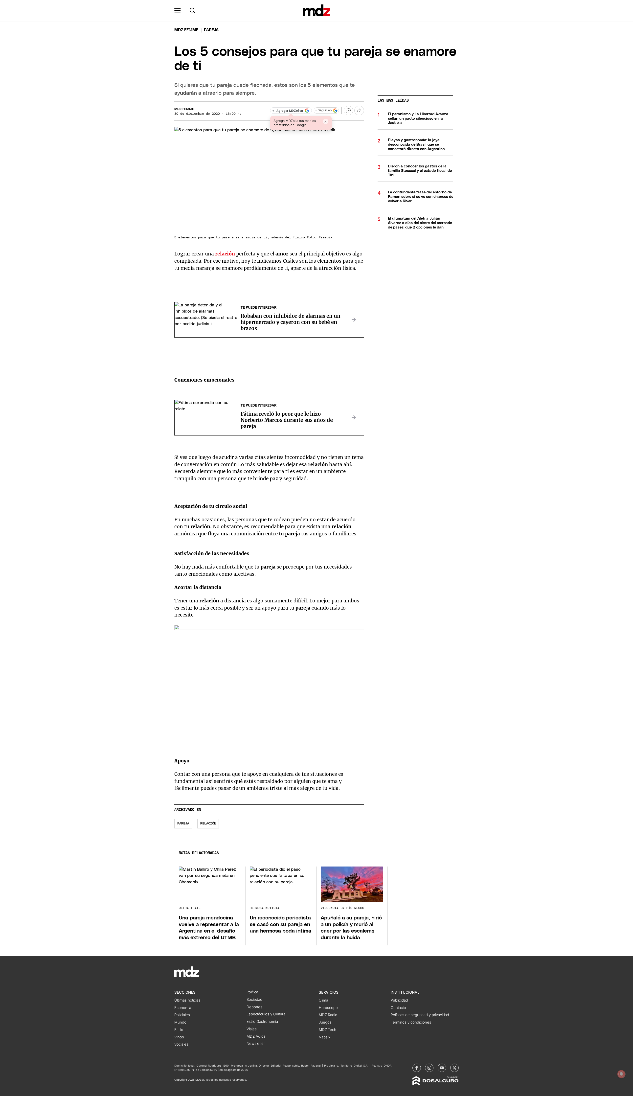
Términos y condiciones (411, 1022)
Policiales (182, 1015)
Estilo (178, 1030)
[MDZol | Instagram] (429, 1068)
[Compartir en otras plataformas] (359, 110)
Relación (208, 823)
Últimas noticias (187, 1000)
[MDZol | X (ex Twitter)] (454, 1068)
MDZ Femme (184, 109)
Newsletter (256, 1043)
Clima (323, 1000)
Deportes (254, 1007)
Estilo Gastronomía (262, 1021)
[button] (177, 10)
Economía (182, 1007)
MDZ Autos (256, 1036)
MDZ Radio (328, 1015)
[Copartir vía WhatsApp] (348, 110)
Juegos (325, 1022)
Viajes (252, 1029)
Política (252, 992)
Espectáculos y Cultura (266, 1014)
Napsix (324, 1037)
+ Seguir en (323, 110)
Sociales (181, 1044)
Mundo (180, 1022)
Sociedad (254, 999)
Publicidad (399, 1000)
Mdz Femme (186, 30)
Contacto (398, 1007)
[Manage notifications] (621, 1074)
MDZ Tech (327, 1030)
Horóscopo (328, 1007)
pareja (183, 823)
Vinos (179, 1037)
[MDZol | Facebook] (417, 1068)
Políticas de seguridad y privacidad (420, 1015)
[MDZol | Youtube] (442, 1068)
